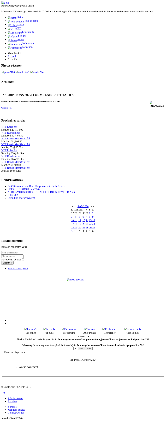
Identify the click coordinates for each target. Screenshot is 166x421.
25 (75, 227)
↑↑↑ (3, 392)
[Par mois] (49, 329)
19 (79, 224)
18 (75, 224)
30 (93, 227)
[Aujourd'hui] (89, 329)
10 (72, 220)
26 (79, 227)
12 (79, 220)
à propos (12, 406)
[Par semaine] (69, 329)
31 (72, 231)
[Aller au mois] (132, 329)
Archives (12, 401)
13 (84, 220)
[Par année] (30, 329)
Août (80, 206)
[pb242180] (8, 72)
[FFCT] (83, 294)
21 (87, 224)
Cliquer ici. (6, 108)
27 (84, 227)
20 (84, 224)
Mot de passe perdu (18, 268)
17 (72, 224)
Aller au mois (85, 348)
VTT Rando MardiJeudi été (15, 138)
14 (87, 220)
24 (72, 227)
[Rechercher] (109, 329)
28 (87, 227)
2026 (86, 206)
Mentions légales (16, 409)
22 (90, 224)
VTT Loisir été (9, 126)
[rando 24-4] (37, 72)
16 (93, 220)
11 (75, 220)
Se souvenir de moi (11, 259)
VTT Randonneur (10, 132)
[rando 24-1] (23, 72)
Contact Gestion (16, 412)
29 (90, 227)
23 (93, 224)
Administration (15, 398)
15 (90, 220)
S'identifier (7, 263)
